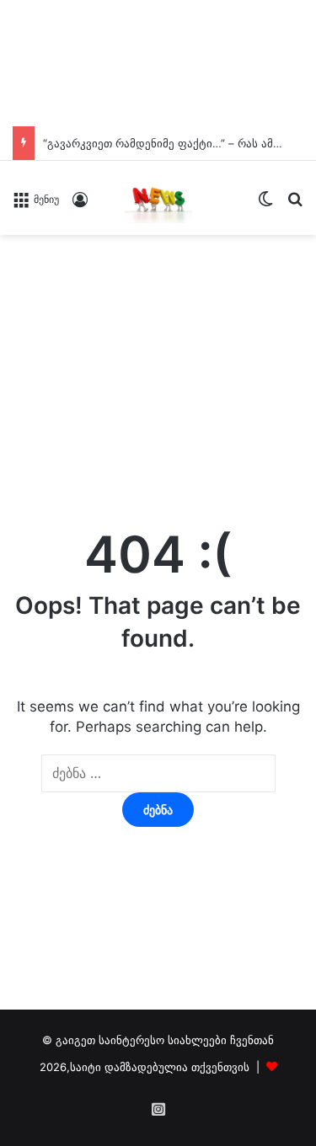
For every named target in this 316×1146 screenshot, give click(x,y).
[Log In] (80, 205)
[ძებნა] (295, 204)
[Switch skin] (265, 204)
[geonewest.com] (158, 198)
